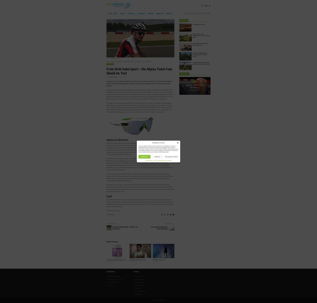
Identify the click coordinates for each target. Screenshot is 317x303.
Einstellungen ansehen (171, 157)
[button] (178, 143)
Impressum (169, 160)
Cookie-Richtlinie (149, 160)
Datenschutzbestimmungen (160, 160)
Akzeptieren (144, 157)
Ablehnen (157, 157)
